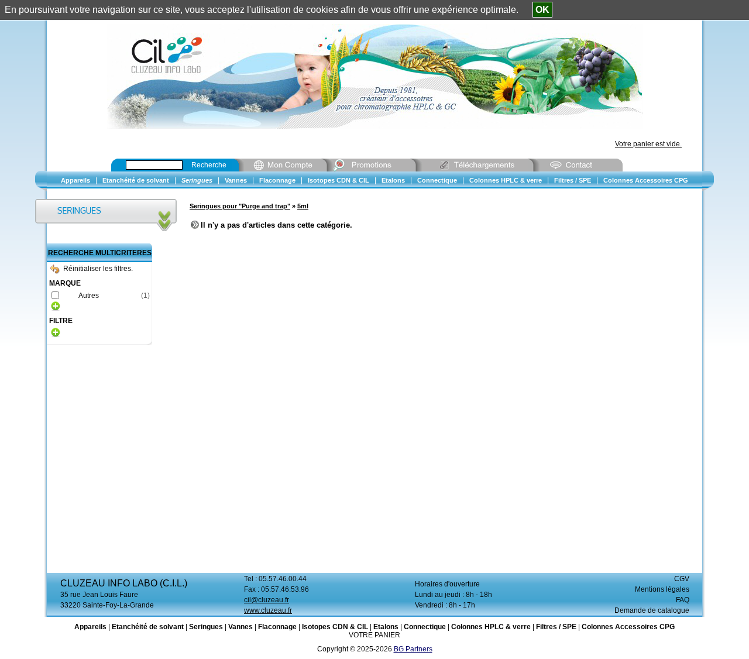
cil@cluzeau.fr (266, 600)
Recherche (208, 165)
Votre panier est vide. (648, 144)
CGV (681, 579)
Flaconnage (277, 627)
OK (542, 10)
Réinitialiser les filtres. (98, 269)
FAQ (682, 600)
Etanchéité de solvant (148, 627)
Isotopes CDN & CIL (335, 627)
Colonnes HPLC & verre (491, 627)
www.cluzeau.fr (268, 610)
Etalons (385, 627)
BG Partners (413, 649)
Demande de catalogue (651, 610)
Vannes (240, 627)
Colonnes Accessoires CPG (628, 627)
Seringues (206, 627)
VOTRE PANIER (374, 635)
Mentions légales (662, 589)
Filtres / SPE (556, 627)
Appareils (90, 627)
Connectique (425, 627)
